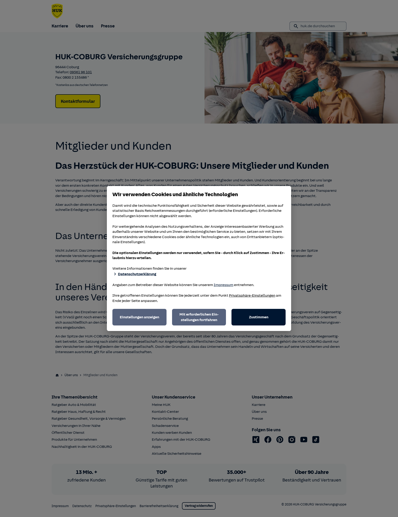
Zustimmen (258, 317)
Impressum (223, 285)
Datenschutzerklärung (137, 274)
